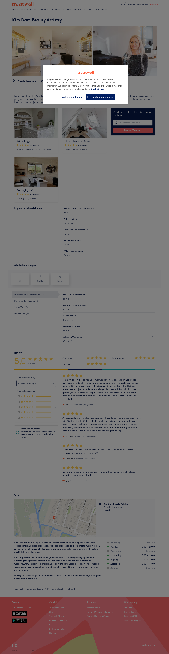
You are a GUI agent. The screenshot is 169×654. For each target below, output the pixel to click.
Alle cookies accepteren (100, 97)
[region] (85, 84)
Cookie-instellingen (71, 97)
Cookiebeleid (97, 89)
